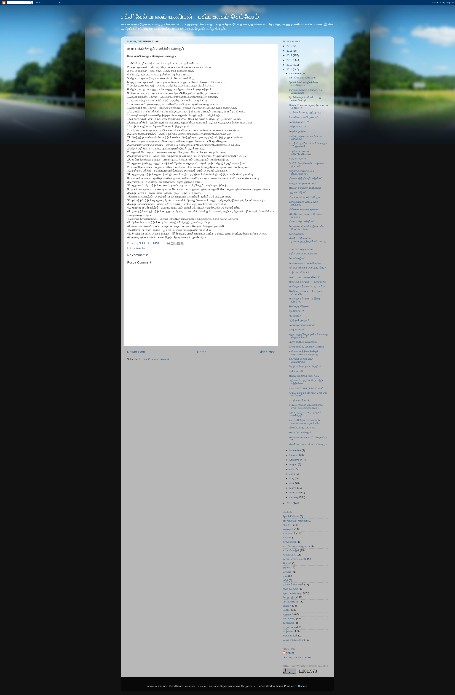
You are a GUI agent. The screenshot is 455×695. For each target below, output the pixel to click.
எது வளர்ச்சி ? (296, 315)
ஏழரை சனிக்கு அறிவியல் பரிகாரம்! (306, 346)
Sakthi (290, 652)
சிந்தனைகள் (289, 542)
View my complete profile (297, 657)
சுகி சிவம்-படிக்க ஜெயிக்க (296, 546)
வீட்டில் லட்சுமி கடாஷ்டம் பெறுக (304, 197)
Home (201, 352)
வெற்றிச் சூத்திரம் (298, 131)
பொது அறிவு (289, 597)
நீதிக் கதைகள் (290, 589)
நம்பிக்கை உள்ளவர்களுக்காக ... (305, 209)
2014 (290, 69)
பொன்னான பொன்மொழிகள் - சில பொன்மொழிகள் (306, 228)
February (294, 492)
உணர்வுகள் (288, 529)
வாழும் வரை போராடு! (299, 400)
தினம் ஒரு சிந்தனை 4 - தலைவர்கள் (307, 281)
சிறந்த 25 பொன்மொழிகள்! (303, 253)
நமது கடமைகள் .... (299, 329)
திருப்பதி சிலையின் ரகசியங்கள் (305, 187)
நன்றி (285, 580)
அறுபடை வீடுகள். (298, 192)
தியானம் (287, 563)
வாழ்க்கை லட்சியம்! (299, 272)
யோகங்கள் (288, 623)
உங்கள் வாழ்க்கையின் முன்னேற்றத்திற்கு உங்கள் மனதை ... (307, 241)
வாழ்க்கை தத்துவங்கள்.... (302, 249)
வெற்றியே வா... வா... (299, 126)
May (292, 478)
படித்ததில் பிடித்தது (292, 593)
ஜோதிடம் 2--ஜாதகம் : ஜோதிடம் (305, 366)
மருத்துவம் (288, 614)
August (293, 464)
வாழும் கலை (289, 627)
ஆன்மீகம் (141, 248)
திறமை (286, 567)
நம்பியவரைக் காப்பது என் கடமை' (306, 388)
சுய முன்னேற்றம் (291, 550)
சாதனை (287, 537)
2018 (290, 50)
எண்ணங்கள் (289, 533)
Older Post (266, 352)
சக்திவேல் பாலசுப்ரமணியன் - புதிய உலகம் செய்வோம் (190, 16)
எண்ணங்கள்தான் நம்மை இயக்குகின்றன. (301, 172)
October (294, 455)
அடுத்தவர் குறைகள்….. (301, 320)
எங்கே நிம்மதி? (296, 371)
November (295, 450)
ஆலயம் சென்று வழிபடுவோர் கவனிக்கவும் (303, 83)
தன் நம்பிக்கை (296, 234)
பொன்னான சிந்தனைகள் (302, 325)
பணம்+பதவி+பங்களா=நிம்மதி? (304, 277)
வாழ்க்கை (288, 631)
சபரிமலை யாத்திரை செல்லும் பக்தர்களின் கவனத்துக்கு (303, 353)
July (292, 469)
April (292, 483)
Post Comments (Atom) (156, 359)
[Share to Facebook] (178, 243)
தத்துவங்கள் (289, 554)
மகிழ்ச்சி (287, 605)
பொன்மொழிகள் (297, 258)
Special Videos (291, 516)
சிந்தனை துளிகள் (298, 158)
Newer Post (136, 352)
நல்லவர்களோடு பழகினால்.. (302, 427)
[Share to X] (175, 243)
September (296, 460)
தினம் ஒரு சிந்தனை (299, 306)
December (295, 73)
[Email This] (168, 243)
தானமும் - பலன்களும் (300, 432)
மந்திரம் (286, 610)
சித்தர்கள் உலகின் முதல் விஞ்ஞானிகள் (301, 360)
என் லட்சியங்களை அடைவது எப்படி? (307, 267)
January (294, 497)
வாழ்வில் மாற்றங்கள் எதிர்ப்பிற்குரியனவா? (300, 152)
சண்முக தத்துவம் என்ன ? (302, 183)
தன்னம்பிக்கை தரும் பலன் (302, 77)
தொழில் (287, 571)
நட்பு (285, 576)
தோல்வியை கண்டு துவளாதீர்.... (305, 117)
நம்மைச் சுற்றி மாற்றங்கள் (301, 221)
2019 (290, 46)
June (292, 474)
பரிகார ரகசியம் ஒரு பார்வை (303, 342)
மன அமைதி (289, 618)
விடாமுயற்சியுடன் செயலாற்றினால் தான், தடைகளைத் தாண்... (306, 406)
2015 (290, 65)
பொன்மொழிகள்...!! (299, 122)
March (293, 488)
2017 (290, 55)
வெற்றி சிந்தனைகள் (293, 640)
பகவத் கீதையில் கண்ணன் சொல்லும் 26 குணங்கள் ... (308, 145)
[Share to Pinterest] (182, 243)
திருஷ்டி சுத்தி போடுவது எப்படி (304, 376)
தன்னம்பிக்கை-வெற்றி (294, 559)
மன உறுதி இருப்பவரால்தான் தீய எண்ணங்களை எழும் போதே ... (305, 421)
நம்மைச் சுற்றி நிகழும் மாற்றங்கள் (305, 178)
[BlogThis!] (172, 243)
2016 (290, 60)
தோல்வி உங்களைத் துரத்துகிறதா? (306, 112)
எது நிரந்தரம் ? (296, 311)
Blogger (302, 686)
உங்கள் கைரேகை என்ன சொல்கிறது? (308, 444)
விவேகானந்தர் (290, 635)
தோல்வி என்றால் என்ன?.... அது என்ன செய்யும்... (305, 99)
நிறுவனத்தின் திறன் (293, 584)
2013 (290, 503)
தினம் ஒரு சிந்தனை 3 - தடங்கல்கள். (308, 286)
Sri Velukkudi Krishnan (295, 520)
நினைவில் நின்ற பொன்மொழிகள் (305, 263)
